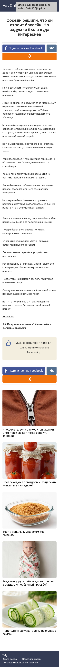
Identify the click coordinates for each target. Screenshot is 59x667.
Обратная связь (31, 659)
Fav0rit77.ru (14, 5)
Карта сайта (9, 659)
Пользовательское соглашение (20, 662)
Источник (8, 316)
